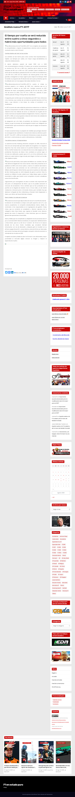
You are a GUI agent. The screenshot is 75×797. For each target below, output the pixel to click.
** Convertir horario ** (63, 72)
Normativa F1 (55, 585)
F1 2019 (64, 547)
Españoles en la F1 (50, 9)
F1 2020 (54, 550)
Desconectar (55, 357)
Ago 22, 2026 (9, 770)
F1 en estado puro (13, 9)
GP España (61, 569)
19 (58, 479)
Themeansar (49, 794)
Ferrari (64, 555)
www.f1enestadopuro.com (56, 728)
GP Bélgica (61, 563)
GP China (62, 566)
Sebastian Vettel (56, 591)
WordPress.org (56, 687)
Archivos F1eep (41, 9)
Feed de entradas (57, 680)
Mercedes (64, 582)
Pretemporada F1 (56, 588)
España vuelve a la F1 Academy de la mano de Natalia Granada (61, 418)
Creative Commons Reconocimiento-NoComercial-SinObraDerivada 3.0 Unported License (60, 722)
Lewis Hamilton (56, 580)
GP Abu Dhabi (65, 558)
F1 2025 (64, 552)
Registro (54, 673)
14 (63, 475)
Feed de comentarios (58, 683)
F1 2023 (54, 552)
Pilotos (28, 9)
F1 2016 (63, 544)
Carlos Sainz (55, 539)
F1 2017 (54, 547)
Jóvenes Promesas (52, 18)
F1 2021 (59, 550)
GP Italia (54, 574)
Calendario (40, 18)
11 (55, 475)
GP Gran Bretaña (56, 572)
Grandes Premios (9, 743)
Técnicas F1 (57, 9)
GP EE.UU (54, 569)
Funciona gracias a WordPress (29, 794)
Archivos (12, 18)
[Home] (5, 18)
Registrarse (55, 354)
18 (55, 479)
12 (58, 475)
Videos (54, 593)
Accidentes (55, 536)
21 (63, 479)
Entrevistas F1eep (10, 22)
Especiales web (56, 544)
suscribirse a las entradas (59, 314)
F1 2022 (64, 550)
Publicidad (56, 702)
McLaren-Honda (56, 582)
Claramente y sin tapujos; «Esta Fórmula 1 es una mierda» (60, 434)
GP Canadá (55, 566)
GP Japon (60, 574)
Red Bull (65, 588)
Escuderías (34, 9)
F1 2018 (59, 547)
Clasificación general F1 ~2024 (60, 299)
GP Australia (55, 561)
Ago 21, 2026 (43, 770)
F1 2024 (59, 552)
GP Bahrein (63, 561)
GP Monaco (55, 577)
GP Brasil (54, 563)
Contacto (55, 704)
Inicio (55, 27)
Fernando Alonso (65, 9)
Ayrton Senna (36, 22)
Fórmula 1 (29, 11)
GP (59, 558)
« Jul (53, 497)
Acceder (54, 676)
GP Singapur (63, 577)
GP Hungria (65, 572)
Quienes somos (57, 700)
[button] (66, 20)
